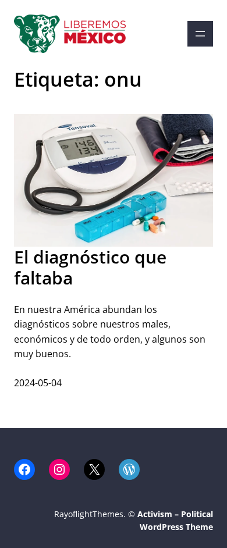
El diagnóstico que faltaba (90, 267)
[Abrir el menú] (200, 34)
